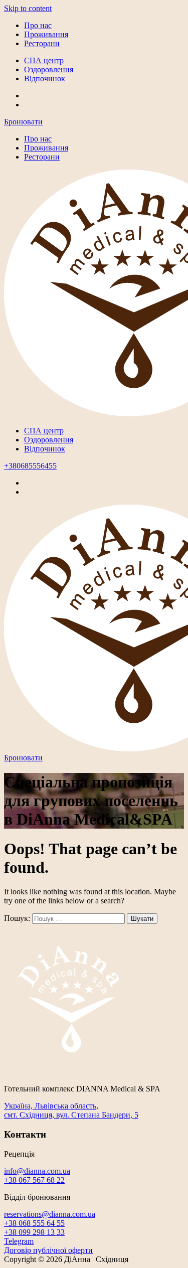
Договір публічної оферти (48, 1250)
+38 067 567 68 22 (34, 1180)
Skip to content (28, 8)
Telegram (19, 1241)
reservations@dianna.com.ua (49, 1214)
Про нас (38, 25)
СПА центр (44, 60)
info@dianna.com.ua (37, 1171)
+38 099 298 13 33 (34, 1232)
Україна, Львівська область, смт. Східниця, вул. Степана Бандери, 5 (71, 1110)
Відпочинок (44, 78)
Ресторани (42, 43)
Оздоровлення (48, 69)
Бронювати (23, 121)
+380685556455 (30, 465)
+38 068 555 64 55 (34, 1223)
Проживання (46, 34)
